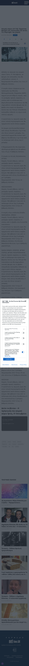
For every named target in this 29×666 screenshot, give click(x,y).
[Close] (26, 301)
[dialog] (14, 333)
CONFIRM (9, 359)
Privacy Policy (23, 364)
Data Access (14, 364)
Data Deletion (5, 364)
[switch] (23, 333)
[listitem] (14, 329)
